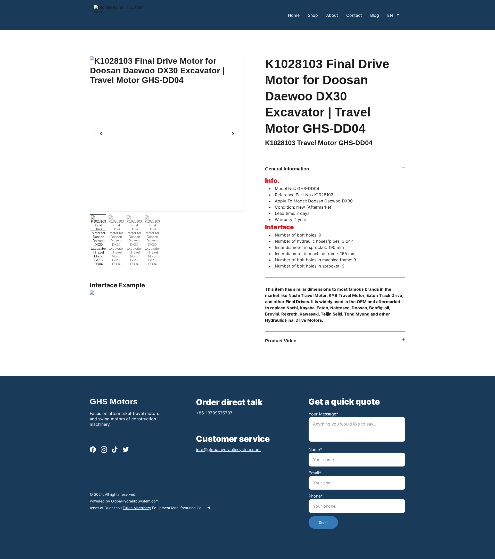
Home (294, 15)
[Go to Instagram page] (104, 449)
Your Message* (323, 413)
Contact (354, 15)
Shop (313, 15)
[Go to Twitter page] (126, 449)
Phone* (316, 496)
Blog (374, 15)
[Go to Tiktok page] (115, 449)
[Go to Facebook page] (93, 449)
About (332, 15)
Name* (315, 449)
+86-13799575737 (214, 412)
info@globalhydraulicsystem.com (228, 449)
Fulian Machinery (137, 508)
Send (323, 522)
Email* (315, 472)
